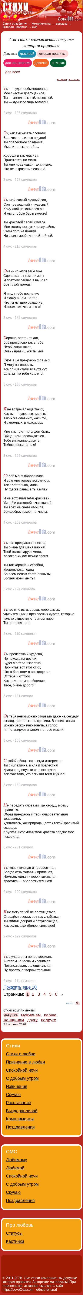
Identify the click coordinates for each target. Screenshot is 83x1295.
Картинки (15, 1241)
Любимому (16, 1159)
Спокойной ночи (22, 1070)
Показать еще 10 (20, 987)
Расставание (18, 1102)
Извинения (16, 1086)
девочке (40, 63)
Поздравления (20, 1127)
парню (50, 1015)
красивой (27, 53)
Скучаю (13, 1094)
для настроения (17, 63)
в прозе (62, 79)
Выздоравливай (21, 1110)
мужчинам (31, 1015)
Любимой (15, 1168)
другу (32, 1020)
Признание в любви (25, 1062)
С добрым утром (22, 1078)
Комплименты (20, 1119)
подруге (48, 1020)
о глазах (58, 63)
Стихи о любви (20, 1053)
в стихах (74, 79)
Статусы (14, 1233)
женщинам (13, 1020)
